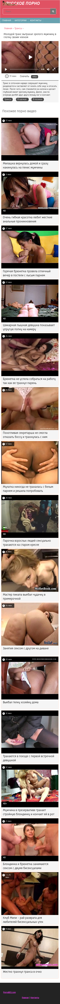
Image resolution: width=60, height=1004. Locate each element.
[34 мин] (29, 645)
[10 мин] (29, 753)
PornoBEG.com (9, 992)
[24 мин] (29, 376)
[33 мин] (29, 160)
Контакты (35, 20)
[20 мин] (29, 699)
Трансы (7, 99)
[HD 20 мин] (29, 537)
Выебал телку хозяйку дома (20, 702)
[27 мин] (29, 268)
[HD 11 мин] (29, 214)
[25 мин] (29, 429)
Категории (21, 20)
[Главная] (22, 3)
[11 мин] (29, 968)
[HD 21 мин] (29, 861)
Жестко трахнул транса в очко (22, 971)
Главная (6, 20)
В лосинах (37, 99)
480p (34, 77)
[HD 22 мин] (29, 322)
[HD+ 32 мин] (29, 807)
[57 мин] (29, 483)
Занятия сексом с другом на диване (26, 648)
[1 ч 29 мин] (29, 914)
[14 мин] (29, 591)
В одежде (22, 99)
